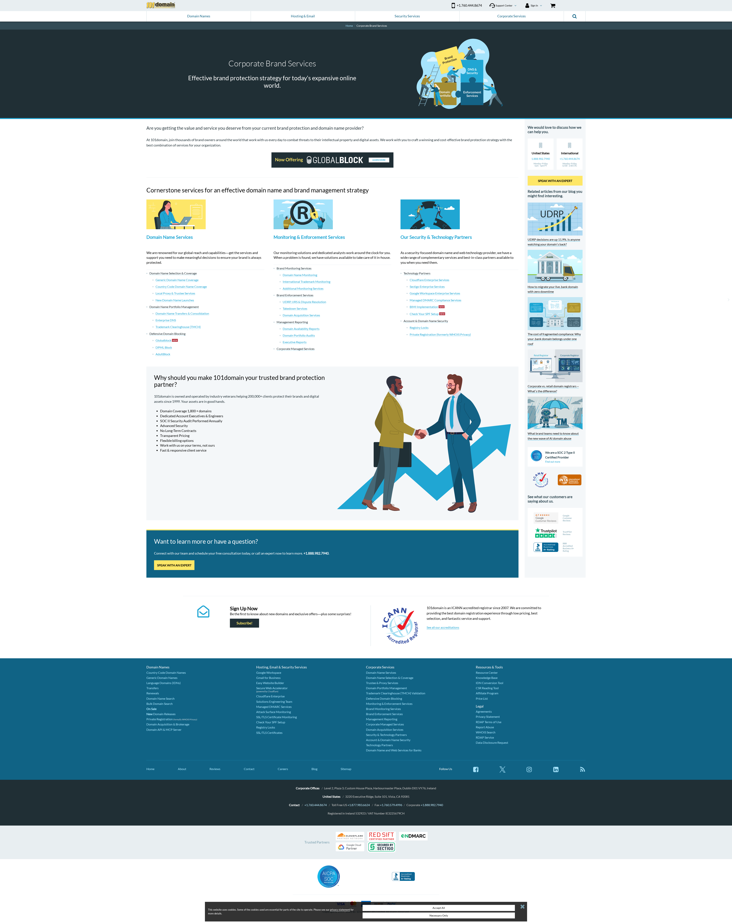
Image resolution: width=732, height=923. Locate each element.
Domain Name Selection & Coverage (389, 677)
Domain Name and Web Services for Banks (393, 750)
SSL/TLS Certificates (269, 732)
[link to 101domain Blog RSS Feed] (583, 771)
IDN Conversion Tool (489, 683)
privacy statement (340, 909)
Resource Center (487, 672)
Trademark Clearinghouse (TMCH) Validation (395, 693)
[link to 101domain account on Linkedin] (556, 771)
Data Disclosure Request (492, 742)
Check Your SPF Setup (270, 722)
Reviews (214, 769)
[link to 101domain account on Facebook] (476, 771)
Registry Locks (265, 727)
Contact (249, 769)
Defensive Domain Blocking (384, 698)
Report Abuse (485, 727)
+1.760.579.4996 (391, 805)
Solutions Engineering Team (274, 701)
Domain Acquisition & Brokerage (167, 724)
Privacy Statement (488, 716)
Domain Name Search (160, 698)
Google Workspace (268, 672)
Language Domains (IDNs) (163, 683)
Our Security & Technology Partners (436, 237)
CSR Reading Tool (487, 688)
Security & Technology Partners (386, 734)
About (182, 769)
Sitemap (346, 769)
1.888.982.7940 (540, 158)
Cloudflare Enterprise (270, 696)
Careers (283, 769)
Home (150, 769)
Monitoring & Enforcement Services (309, 237)
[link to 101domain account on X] (502, 771)
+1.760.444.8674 (570, 158)
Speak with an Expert (174, 565)
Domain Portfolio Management (386, 688)
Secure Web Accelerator (272, 688)
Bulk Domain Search (159, 703)
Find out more (552, 461)
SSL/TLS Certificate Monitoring (276, 717)
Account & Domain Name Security (388, 740)
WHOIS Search (485, 732)
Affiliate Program (487, 693)
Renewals (152, 693)
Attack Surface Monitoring (273, 712)
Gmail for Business (268, 677)
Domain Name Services (169, 237)
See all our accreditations (443, 627)
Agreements (484, 711)
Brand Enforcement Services (384, 714)
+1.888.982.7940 (432, 805)
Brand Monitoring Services (383, 709)
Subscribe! (244, 623)
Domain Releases (161, 714)
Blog (314, 769)
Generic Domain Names (161, 677)
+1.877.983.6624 (359, 805)
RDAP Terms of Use (488, 722)
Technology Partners (379, 745)
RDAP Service (485, 737)
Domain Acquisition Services (384, 729)
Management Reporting (381, 719)
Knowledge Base (487, 677)
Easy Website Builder (270, 683)
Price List (482, 698)
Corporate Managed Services (385, 724)
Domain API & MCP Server (163, 729)
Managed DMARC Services (274, 706)
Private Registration (159, 719)
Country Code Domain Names (166, 672)
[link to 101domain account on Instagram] (529, 771)
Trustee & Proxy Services (382, 683)
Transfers (152, 688)
